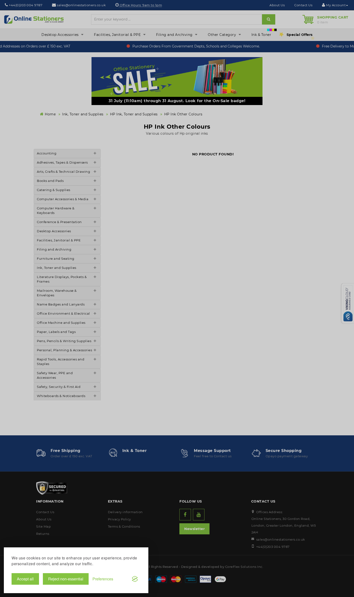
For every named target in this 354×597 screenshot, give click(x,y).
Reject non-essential (65, 579)
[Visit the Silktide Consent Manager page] (135, 579)
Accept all (25, 579)
